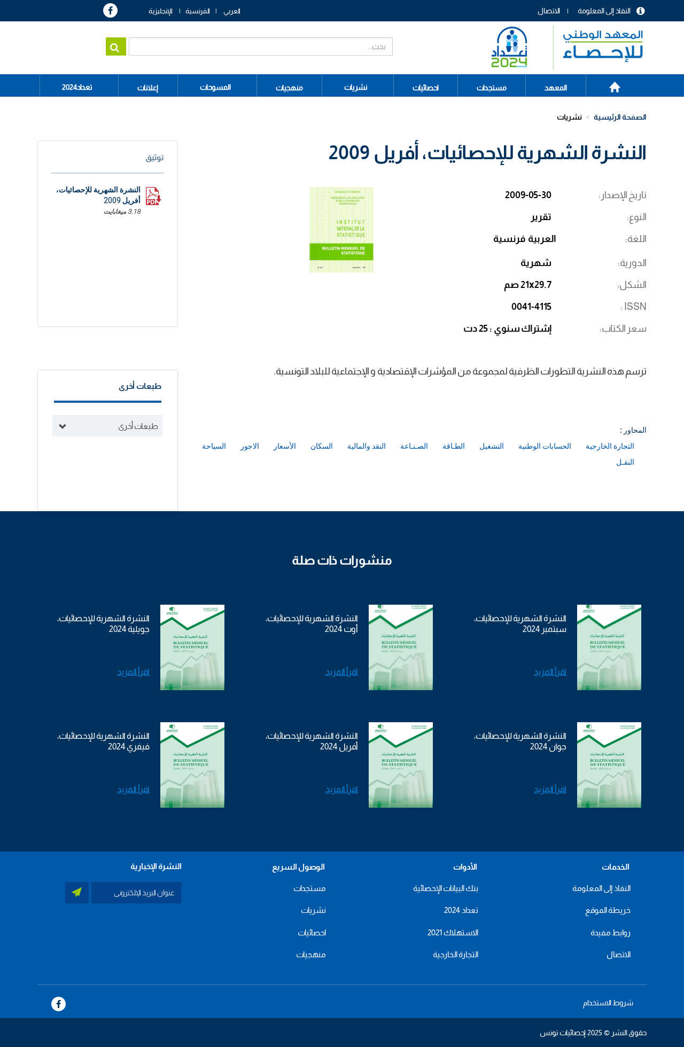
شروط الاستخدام (608, 1002)
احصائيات (312, 932)
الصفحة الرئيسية (609, 83)
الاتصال (549, 10)
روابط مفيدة (610, 932)
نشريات (356, 87)
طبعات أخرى (138, 426)
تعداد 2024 (461, 910)
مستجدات (309, 888)
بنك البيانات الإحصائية (445, 888)
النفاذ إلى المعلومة (604, 10)
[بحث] (116, 46)
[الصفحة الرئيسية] (562, 48)
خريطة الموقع (608, 910)
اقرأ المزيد (550, 671)
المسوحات (215, 87)
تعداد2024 (77, 87)
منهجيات (311, 954)
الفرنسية (197, 11)
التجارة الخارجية (455, 954)
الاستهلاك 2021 (453, 932)
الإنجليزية (161, 11)
